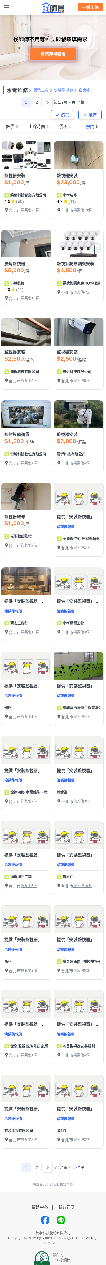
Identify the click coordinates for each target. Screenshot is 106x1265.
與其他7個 (29, 545)
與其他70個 (30, 210)
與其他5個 (29, 381)
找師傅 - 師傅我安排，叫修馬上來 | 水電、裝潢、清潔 (53, 7)
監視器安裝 (14, 175)
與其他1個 (29, 717)
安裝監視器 (64, 90)
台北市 (85, 90)
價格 (63, 126)
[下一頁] (48, 102)
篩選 (65, 115)
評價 (10, 126)
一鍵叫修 (90, 7)
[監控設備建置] (26, 414)
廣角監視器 (14, 263)
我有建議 (66, 1207)
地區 (93, 115)
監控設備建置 (16, 434)
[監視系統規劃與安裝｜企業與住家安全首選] (78, 244)
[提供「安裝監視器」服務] (78, 497)
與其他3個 (81, 548)
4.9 (7, 201)
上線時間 (37, 126)
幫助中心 (40, 1207)
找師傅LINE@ (61, 1220)
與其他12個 (30, 632)
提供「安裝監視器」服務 (80, 516)
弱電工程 (41, 90)
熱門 (90, 126)
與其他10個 (82, 886)
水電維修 (17, 90)
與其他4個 (81, 292)
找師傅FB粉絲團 (45, 1220)
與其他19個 (82, 210)
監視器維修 (14, 516)
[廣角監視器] (26, 244)
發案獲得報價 (53, 54)
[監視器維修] (26, 497)
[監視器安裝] (26, 155)
